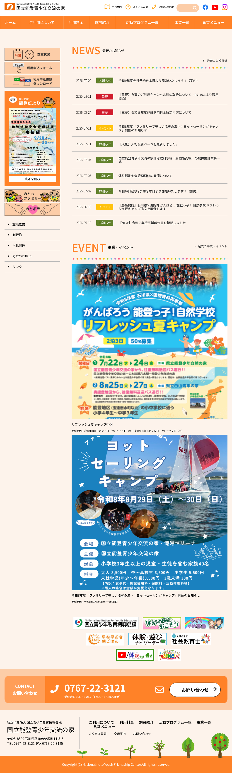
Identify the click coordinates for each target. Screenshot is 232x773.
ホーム (10, 22)
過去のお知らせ (217, 61)
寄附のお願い (21, 256)
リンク (17, 266)
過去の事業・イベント (212, 246)
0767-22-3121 (95, 687)
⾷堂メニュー (213, 22)
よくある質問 (140, 7)
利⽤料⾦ (76, 22)
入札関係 (18, 245)
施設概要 (18, 224)
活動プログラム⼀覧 (142, 22)
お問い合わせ (166, 7)
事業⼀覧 (182, 22)
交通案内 (117, 7)
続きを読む (32, 179)
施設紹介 (102, 22)
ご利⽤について (42, 22)
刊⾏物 (17, 234)
